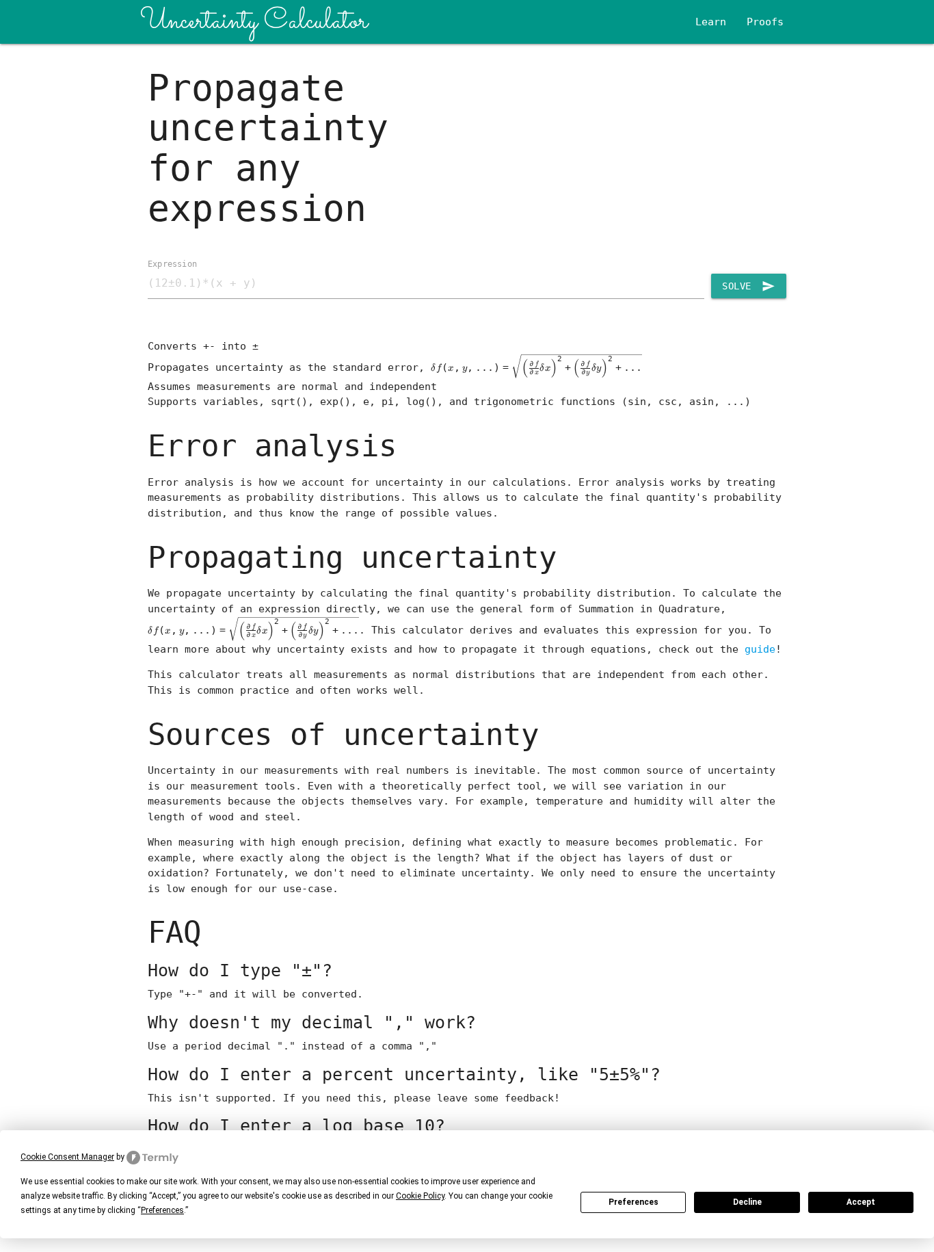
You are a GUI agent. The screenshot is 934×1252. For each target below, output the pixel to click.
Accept (860, 1202)
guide (760, 649)
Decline (747, 1202)
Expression (172, 263)
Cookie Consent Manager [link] (67, 1157)
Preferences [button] (162, 1210)
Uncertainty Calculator (254, 21)
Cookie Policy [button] (420, 1196)
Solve (748, 286)
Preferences (633, 1202)
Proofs (765, 22)
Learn (710, 22)
